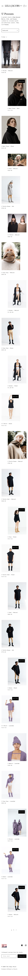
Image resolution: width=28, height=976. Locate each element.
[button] (24, 6)
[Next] (16, 930)
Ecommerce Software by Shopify (9, 969)
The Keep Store (11, 966)
